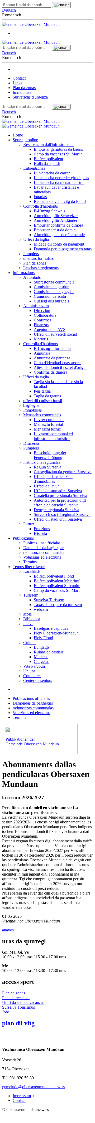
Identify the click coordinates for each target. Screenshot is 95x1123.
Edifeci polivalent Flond (54, 576)
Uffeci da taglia (36, 239)
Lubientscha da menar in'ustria (59, 182)
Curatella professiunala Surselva (60, 495)
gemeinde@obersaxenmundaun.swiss (33, 1087)
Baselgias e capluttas (51, 628)
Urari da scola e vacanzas (23, 1002)
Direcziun (42, 310)
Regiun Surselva (47, 467)
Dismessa (31, 443)
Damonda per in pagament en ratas (63, 249)
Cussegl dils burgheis (51, 301)
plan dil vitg (18, 1023)
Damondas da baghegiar (43, 547)
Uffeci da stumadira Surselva (58, 491)
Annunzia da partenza (52, 358)
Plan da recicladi (16, 997)
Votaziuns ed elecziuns (42, 557)
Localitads (31, 571)
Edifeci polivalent (48, 159)
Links (17, 83)
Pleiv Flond (43, 638)
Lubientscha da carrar (52, 173)
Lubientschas (34, 168)
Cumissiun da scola (50, 296)
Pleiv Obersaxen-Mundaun (56, 633)
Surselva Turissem (49, 600)
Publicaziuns (23, 538)
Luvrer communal (49, 419)
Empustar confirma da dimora (58, 225)
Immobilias (22, 92)
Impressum (22, 1095)
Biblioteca (31, 619)
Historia (40, 533)
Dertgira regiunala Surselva (56, 509)
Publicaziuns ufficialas (41, 543)
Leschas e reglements (41, 268)
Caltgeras (41, 661)
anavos (8, 930)
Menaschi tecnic (47, 429)
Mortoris (41, 339)
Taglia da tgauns (47, 396)
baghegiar (31, 405)
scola (27, 614)
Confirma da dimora (50, 372)
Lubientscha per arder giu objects (61, 177)
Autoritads (32, 277)
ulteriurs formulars (38, 258)
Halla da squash (47, 163)
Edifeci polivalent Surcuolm (57, 585)
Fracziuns (42, 528)
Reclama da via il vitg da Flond (60, 201)
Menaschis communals (42, 415)
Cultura (29, 642)
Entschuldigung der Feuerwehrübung (50, 455)
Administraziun (36, 306)
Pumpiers (31, 253)
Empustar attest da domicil (56, 230)
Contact (19, 78)
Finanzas (41, 325)
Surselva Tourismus (18, 1007)
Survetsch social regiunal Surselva (62, 514)
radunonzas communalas (43, 552)
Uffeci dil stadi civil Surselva (58, 519)
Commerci (32, 675)
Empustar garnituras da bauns (58, 149)
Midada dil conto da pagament (59, 244)
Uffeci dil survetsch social (55, 334)
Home (18, 135)
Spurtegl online (25, 140)
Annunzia (42, 353)
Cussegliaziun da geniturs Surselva (63, 472)
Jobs (6, 1012)
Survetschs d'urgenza (30, 97)
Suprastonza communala (54, 282)
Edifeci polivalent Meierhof (56, 581)
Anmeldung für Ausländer (55, 220)
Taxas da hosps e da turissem (58, 604)
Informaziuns (24, 272)
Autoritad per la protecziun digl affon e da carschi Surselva (60, 502)
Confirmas (42, 320)
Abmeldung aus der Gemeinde (59, 234)
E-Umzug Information (52, 348)
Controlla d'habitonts (40, 206)
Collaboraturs (45, 315)
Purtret (28, 524)
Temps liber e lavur (29, 566)
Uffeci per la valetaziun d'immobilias (53, 479)
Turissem (30, 595)
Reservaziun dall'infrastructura (48, 144)
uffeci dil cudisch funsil (42, 400)
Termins (30, 562)
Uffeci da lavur (46, 486)
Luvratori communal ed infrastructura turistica (53, 436)
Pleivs (28, 623)
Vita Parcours (34, 666)
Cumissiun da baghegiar (54, 291)
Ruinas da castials (48, 652)
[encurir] (61, 5)
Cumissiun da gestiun (51, 287)
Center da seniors (37, 680)
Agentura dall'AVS (49, 329)
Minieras (41, 657)
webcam (41, 609)
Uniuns (29, 671)
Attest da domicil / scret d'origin (60, 367)
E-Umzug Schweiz (49, 211)
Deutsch (9, 10)
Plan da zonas (24, 87)
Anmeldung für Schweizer (56, 215)
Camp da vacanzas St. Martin (58, 154)
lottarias (40, 196)
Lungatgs (41, 647)
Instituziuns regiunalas (41, 462)
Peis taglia (42, 391)
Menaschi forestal (48, 424)
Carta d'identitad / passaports (57, 362)
